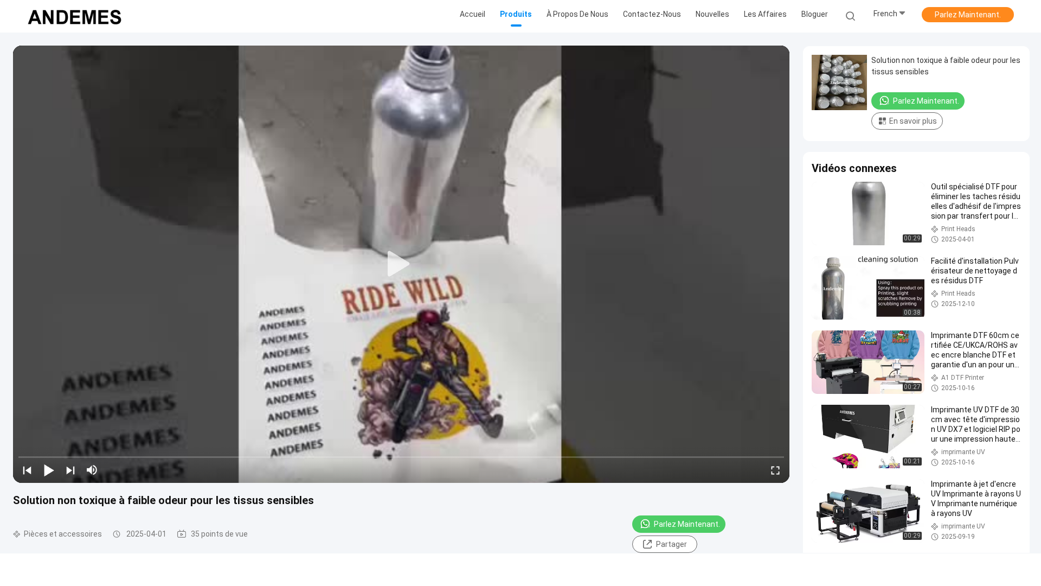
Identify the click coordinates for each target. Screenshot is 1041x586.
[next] (70, 470)
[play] (401, 264)
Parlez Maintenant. (968, 14)
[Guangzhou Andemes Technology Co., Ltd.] (75, 16)
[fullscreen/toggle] (775, 470)
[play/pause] (49, 470)
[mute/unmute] (92, 470)
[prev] (27, 470)
